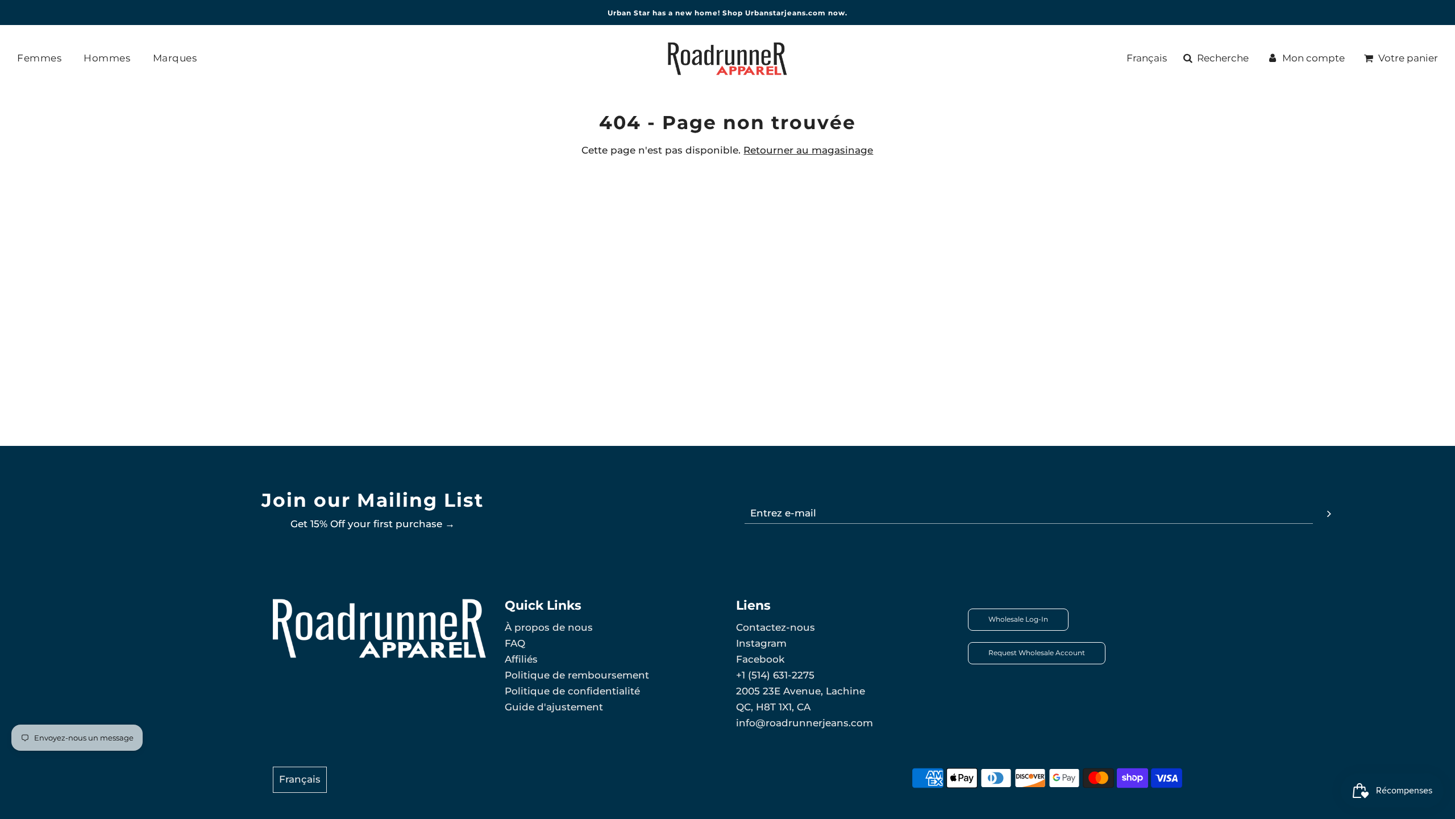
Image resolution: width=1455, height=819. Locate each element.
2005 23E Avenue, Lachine (800, 691)
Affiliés (521, 659)
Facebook (760, 659)
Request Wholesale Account (1036, 652)
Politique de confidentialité (572, 691)
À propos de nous (549, 627)
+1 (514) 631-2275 (775, 675)
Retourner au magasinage (808, 150)
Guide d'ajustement (554, 707)
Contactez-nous (775, 627)
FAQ (515, 643)
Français (1146, 58)
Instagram (761, 643)
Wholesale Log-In (1018, 619)
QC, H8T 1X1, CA (773, 707)
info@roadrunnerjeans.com (804, 723)
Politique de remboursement (577, 675)
